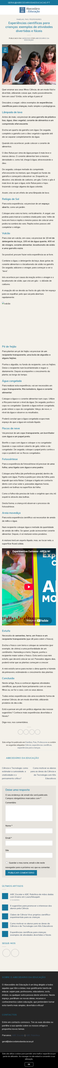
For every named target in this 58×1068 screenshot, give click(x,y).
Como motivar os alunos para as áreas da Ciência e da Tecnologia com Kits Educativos (31, 924)
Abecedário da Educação (36, 39)
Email (8, 838)
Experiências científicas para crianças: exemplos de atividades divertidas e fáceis (30, 933)
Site (7, 850)
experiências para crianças (29, 748)
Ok (29, 1064)
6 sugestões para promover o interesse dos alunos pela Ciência (31, 907)
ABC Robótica (33, 1035)
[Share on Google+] (37, 732)
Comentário (10, 802)
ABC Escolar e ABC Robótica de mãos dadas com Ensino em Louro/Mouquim (32, 895)
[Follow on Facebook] (6, 953)
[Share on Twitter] (26, 732)
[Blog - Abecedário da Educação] (29, 10)
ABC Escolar (18, 1035)
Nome (8, 826)
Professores (35, 19)
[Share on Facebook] (20, 732)
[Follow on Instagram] (15, 953)
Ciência (28, 745)
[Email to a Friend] (32, 732)
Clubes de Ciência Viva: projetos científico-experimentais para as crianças (30, 915)
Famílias (20, 19)
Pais (26, 19)
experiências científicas (42, 745)
